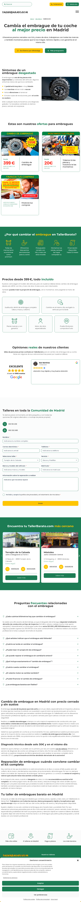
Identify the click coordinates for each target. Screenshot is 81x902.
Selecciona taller (10, 456)
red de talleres (61, 749)
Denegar (40, 889)
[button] (78, 860)
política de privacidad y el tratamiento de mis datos (40, 495)
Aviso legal (54, 899)
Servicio (45, 456)
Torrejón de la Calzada (17, 552)
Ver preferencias (40, 895)
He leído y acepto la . (33, 495)
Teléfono (45, 447)
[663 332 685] (5, 430)
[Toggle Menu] (77, 12)
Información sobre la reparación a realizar (19, 475)
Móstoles (49, 552)
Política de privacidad (43, 899)
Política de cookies (29, 899)
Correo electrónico (11, 447)
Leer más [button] (50, 381)
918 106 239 (12, 424)
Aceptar (40, 883)
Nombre (6, 437)
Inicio (32, 19)
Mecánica (38, 19)
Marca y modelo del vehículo (14, 466)
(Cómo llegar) (10, 564)
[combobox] (17, 4)
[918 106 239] (5, 424)
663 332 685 (13, 430)
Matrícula (45, 466)
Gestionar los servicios (10, 878)
